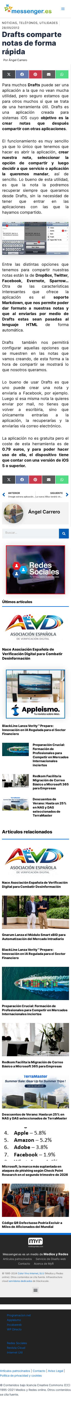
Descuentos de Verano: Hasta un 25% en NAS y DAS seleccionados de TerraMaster (49, 807)
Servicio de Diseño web (51, 1259)
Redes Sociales (17, 1343)
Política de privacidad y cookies (21, 1375)
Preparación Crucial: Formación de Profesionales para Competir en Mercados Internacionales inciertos (50, 755)
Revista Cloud (16, 1348)
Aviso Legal (55, 1371)
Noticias (9, 23)
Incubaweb (14, 1324)
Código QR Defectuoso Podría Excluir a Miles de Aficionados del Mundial (32, 1225)
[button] (35, 1290)
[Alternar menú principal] (63, 9)
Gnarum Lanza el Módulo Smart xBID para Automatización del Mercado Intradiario (33, 937)
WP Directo (14, 1329)
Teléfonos (28, 23)
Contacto (24, 1263)
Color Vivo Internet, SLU (31, 1273)
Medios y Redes (56, 1254)
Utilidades (48, 23)
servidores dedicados (20, 1281)
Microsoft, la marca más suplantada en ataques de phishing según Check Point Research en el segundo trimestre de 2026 (35, 1170)
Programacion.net (19, 1315)
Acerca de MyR (44, 1263)
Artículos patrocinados (17, 1259)
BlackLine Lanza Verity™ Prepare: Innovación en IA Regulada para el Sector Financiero (34, 730)
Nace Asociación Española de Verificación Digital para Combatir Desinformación (32, 654)
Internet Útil (14, 1352)
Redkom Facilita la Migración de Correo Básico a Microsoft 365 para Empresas (51, 782)
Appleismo (14, 1320)
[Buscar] (64, 533)
